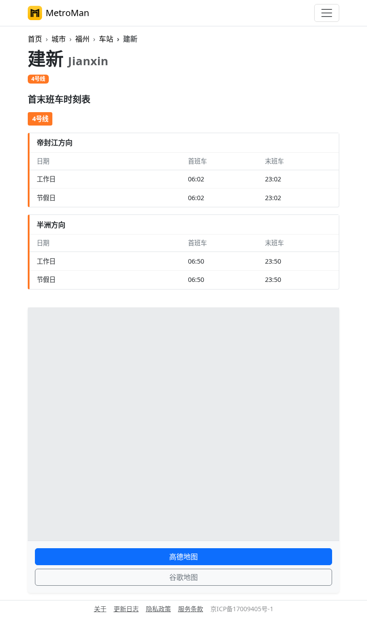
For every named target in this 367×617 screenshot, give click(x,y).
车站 (106, 39)
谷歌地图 (183, 577)
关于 (100, 608)
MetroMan (67, 13)
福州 (82, 39)
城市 (58, 39)
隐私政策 (158, 608)
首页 (35, 39)
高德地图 (183, 557)
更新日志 (126, 608)
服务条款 (190, 608)
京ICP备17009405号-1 (241, 608)
